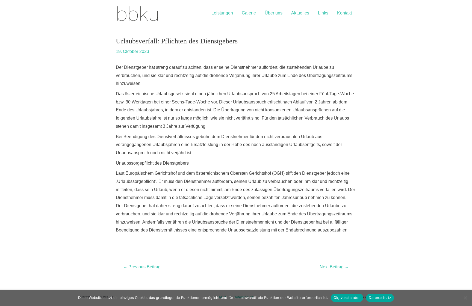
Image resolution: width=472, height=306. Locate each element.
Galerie (249, 13)
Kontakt (344, 13)
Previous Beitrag (142, 267)
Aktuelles (300, 13)
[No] (465, 298)
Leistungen (222, 13)
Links (323, 13)
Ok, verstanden (347, 297)
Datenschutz (380, 297)
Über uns (273, 13)
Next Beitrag (334, 267)
